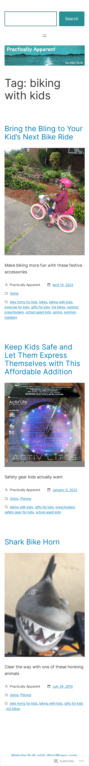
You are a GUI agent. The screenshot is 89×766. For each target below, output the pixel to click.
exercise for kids (17, 307)
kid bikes (58, 307)
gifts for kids (40, 307)
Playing (25, 498)
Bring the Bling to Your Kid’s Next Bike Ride (44, 133)
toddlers (11, 317)
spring (57, 312)
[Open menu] (44, 36)
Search (72, 18)
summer (70, 312)
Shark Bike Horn (32, 542)
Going (14, 293)
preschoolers (14, 312)
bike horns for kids (23, 302)
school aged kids (38, 312)
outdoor (73, 307)
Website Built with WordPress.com (44, 755)
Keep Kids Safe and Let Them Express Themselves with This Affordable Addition (42, 359)
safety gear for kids (19, 512)
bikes (43, 302)
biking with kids (60, 302)
